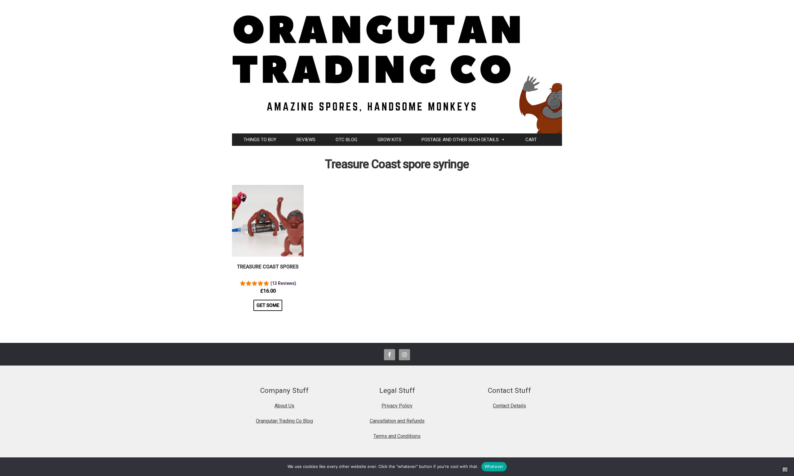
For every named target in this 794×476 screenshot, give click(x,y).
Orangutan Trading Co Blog (284, 421)
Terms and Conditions (397, 436)
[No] (785, 469)
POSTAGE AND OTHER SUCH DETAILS (460, 139)
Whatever (494, 466)
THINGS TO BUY (259, 139)
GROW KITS (389, 139)
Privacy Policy (397, 406)
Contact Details (509, 406)
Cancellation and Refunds (397, 421)
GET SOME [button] (267, 305)
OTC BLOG (346, 139)
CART (531, 139)
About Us (284, 406)
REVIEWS (306, 139)
